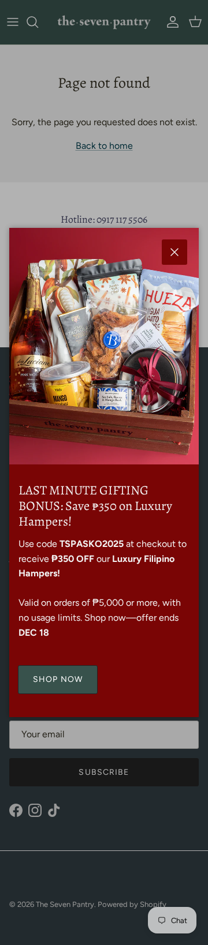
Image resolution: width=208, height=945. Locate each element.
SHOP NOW (58, 679)
